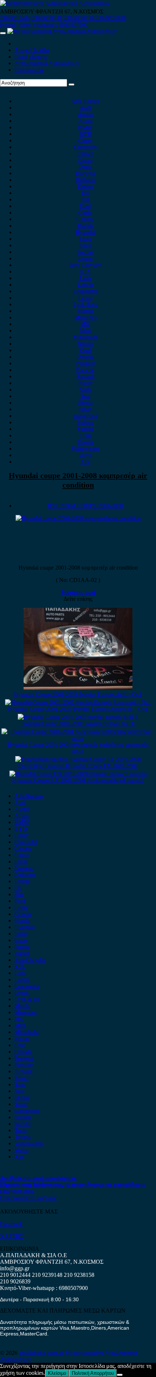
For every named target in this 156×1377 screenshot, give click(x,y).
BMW (85, 127)
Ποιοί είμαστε (31, 57)
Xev (85, 462)
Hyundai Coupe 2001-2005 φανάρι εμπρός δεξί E (78, 723)
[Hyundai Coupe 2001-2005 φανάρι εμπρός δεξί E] (78, 717)
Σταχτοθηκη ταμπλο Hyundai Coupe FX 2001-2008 (78, 766)
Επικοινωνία (29, 70)
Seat (85, 396)
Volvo (85, 455)
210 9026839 (111, 18)
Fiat (85, 199)
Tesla (85, 435)
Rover (85, 383)
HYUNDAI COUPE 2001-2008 (85, 506)
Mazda (85, 311)
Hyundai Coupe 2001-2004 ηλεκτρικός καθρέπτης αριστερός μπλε (78, 747)
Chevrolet (85, 147)
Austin (85, 114)
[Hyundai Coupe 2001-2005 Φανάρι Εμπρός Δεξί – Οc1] (78, 688)
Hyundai (85, 232)
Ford (85, 206)
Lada (85, 278)
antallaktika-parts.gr (42, 1353)
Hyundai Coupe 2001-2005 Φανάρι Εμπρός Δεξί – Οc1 (78, 694)
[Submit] (71, 84)
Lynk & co (85, 304)
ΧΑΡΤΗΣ (11, 1236)
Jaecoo (85, 252)
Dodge (85, 186)
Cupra (85, 160)
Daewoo (85, 173)
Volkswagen (85, 448)
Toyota (85, 442)
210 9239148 (47, 18)
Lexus (85, 298)
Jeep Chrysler (85, 265)
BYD (85, 134)
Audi (85, 108)
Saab (85, 389)
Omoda (85, 357)
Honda (85, 226)
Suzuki (85, 429)
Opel (85, 350)
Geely (85, 212)
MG (85, 324)
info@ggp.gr (14, 1268)
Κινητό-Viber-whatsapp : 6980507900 (44, 24)
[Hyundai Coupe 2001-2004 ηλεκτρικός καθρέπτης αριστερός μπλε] (77, 738)
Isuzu (85, 239)
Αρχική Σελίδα (32, 50)
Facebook (11, 1224)
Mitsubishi (85, 337)
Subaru (85, 422)
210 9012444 (15, 18)
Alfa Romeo (85, 101)
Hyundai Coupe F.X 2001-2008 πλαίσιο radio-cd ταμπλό (78, 780)
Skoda (85, 403)
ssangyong (85, 416)
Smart (85, 409)
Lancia (85, 285)
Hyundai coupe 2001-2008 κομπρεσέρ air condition (78, 480)
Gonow (85, 219)
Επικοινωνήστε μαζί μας (28, 1198)
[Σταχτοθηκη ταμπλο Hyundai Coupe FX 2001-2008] (78, 759)
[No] (120, 1375)
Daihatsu (85, 180)
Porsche (85, 370)
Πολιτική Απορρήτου (93, 1373)
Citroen (85, 153)
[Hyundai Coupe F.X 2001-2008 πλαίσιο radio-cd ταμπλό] (78, 774)
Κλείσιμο (57, 1373)
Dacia (85, 167)
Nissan (85, 344)
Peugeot (85, 363)
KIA (85, 271)
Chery (85, 140)
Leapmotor (85, 291)
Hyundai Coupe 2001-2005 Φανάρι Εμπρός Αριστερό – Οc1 (78, 709)
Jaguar (85, 258)
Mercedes (85, 317)
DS (85, 193)
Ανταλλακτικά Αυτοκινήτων (47, 63)
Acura (85, 121)
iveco (85, 245)
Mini (85, 330)
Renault (85, 376)
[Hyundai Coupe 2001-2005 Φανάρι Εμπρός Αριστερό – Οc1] (78, 702)
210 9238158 (80, 18)
